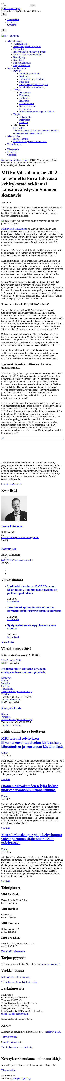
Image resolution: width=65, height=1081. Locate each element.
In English (12, 22)
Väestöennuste (20, 43)
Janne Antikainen (12, 526)
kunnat (4, 484)
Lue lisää (5, 779)
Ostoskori (11, 25)
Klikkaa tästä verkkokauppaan (15, 977)
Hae (4, 14)
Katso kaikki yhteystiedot (13, 951)
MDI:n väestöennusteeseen (14, 228)
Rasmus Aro (8, 548)
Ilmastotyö (24, 100)
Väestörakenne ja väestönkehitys (16, 691)
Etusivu (4, 160)
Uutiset (26, 160)
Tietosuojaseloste (9, 1037)
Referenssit (24, 119)
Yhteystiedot (13, 19)
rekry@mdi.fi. (54, 1031)
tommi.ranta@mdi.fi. (51, 964)
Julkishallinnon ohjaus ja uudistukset (36, 111)
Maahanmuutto (26, 103)
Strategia (5, 686)
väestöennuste (15, 484)
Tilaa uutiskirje (8, 1070)
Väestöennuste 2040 (11, 660)
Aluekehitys (25, 92)
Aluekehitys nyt (14, 41)
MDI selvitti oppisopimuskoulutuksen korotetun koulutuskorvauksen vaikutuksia (34, 609)
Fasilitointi (24, 81)
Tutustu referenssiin (10, 699)
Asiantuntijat (25, 117)
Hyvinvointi (25, 109)
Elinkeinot (6, 678)
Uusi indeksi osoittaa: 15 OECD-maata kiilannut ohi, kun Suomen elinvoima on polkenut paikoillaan (32, 590)
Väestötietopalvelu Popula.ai (27, 46)
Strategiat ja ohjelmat (29, 73)
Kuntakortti (18, 60)
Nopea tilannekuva (22, 62)
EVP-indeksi (19, 49)
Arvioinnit (24, 76)
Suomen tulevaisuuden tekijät (27, 54)
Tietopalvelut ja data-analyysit (33, 84)
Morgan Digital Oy (21, 1078)
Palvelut (17, 71)
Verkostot (5, 716)
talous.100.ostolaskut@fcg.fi (14, 1013)
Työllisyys (24, 98)
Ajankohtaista (13, 136)
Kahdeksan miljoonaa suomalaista (30, 141)
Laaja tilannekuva (21, 65)
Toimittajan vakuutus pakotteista (16, 1047)
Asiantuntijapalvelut (16, 68)
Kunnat (4, 680)
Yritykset (5, 694)
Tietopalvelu (7, 688)
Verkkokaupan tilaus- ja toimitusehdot (19, 982)
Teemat (16, 90)
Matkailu (5, 683)
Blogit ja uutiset (20, 138)
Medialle (23, 122)
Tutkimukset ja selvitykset (31, 79)
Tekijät (16, 114)
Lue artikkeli (13, 601)
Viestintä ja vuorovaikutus (31, 87)
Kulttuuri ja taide (27, 106)
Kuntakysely (19, 57)
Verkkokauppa (14, 144)
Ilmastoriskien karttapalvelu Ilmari (29, 52)
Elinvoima (24, 95)
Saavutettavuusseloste (11, 1042)
